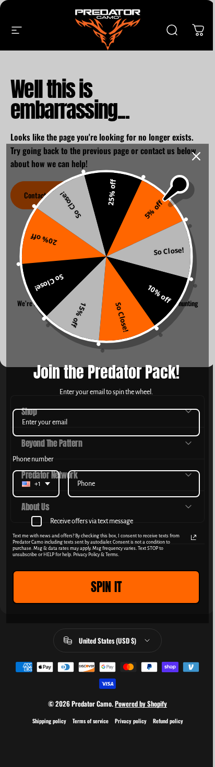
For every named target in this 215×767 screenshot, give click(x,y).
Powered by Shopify (137, 703)
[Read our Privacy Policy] (190, 538)
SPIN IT (102, 587)
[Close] (192, 156)
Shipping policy (45, 721)
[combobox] (32, 484)
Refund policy (164, 721)
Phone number (29, 459)
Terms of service (86, 721)
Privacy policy (126, 721)
